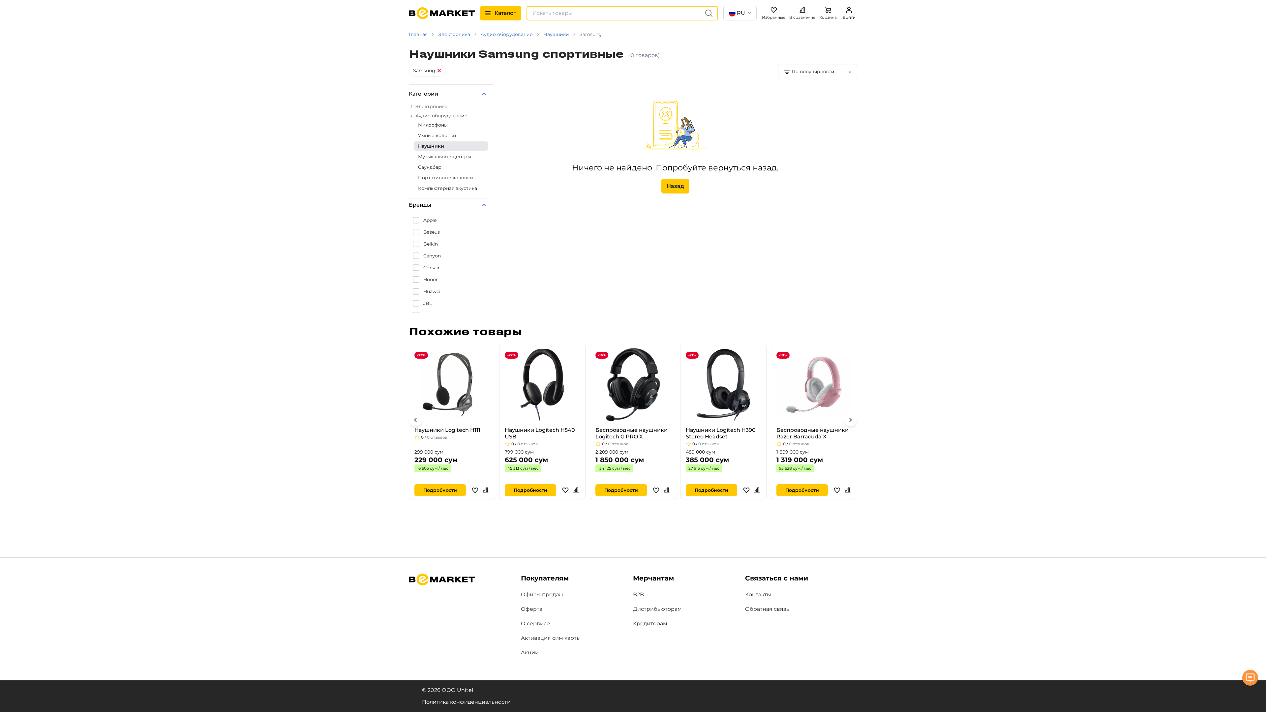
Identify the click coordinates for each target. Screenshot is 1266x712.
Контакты (758, 594)
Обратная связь (767, 609)
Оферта (531, 609)
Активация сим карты (551, 638)
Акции (530, 652)
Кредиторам (650, 623)
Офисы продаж (542, 594)
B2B (638, 594)
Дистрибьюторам (657, 609)
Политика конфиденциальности (466, 702)
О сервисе (535, 623)
